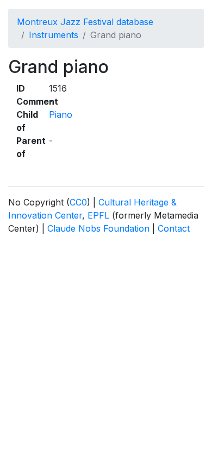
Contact (174, 228)
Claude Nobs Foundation (98, 228)
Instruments (53, 34)
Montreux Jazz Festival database (85, 21)
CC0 (78, 202)
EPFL (98, 215)
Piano (60, 114)
